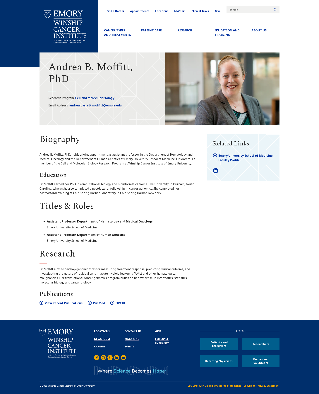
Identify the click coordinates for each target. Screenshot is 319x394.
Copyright (249, 385)
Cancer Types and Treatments (117, 32)
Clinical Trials (200, 11)
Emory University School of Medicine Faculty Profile (245, 158)
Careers (99, 346)
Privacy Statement (268, 385)
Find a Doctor (115, 11)
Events (130, 346)
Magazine (132, 339)
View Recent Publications (64, 303)
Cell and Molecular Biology (94, 98)
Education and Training (227, 32)
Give (218, 11)
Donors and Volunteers (260, 361)
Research (185, 30)
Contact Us (133, 331)
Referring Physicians (219, 361)
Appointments (139, 11)
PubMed (99, 303)
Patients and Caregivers (219, 344)
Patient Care (151, 30)
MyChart (180, 11)
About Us (259, 30)
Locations (161, 11)
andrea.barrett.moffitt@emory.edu (95, 105)
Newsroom (102, 339)
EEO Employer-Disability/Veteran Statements (215, 385)
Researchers (261, 344)
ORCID (120, 303)
